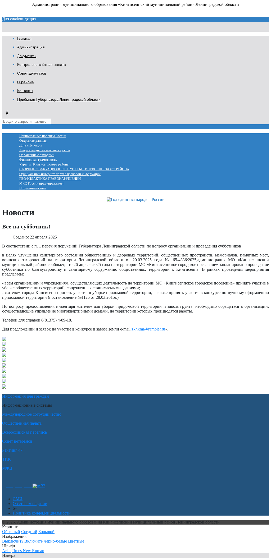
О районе (25, 82)
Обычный (11, 531)
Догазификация (30, 145)
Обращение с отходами (36, 155)
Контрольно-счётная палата (41, 64)
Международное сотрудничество (31, 414)
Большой (46, 531)
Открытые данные (33, 141)
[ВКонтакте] (18, 486)
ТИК (6, 459)
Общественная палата (22, 423)
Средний (29, 531)
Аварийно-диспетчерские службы (44, 150)
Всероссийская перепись (24, 432)
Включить (33, 541)
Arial (6, 550)
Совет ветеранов (17, 441)
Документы (26, 56)
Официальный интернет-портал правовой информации (60, 174)
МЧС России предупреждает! (41, 183)
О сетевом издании (30, 503)
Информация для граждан (25, 396)
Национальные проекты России (42, 136)
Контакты (25, 91)
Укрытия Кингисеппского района (44, 164)
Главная (24, 38)
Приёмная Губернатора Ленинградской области (59, 99)
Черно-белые (55, 541)
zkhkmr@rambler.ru (148, 329)
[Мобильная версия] (28, 486)
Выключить (12, 541)
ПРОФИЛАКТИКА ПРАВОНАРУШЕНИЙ (50, 179)
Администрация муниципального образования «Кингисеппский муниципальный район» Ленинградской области (135, 4)
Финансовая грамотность (38, 160)
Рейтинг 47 (12, 450)
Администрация (31, 47)
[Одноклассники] (9, 486)
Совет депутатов (31, 73)
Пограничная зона (32, 188)
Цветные (76, 541)
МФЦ (7, 468)
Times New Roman (28, 550)
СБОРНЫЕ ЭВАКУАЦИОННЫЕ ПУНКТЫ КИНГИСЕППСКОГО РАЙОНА (74, 169)
